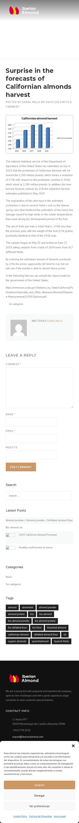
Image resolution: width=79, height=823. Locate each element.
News (9, 577)
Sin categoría (16, 304)
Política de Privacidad (40, 816)
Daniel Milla (31, 102)
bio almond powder (18, 620)
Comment (14, 364)
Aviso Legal (60, 816)
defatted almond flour (46, 634)
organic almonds (17, 641)
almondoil (27, 607)
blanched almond (56, 627)
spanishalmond (40, 641)
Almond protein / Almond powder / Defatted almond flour (39, 520)
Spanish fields (61, 641)
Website (12, 447)
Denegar (39, 795)
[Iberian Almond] (24, 10)
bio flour (37, 627)
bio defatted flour (17, 627)
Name (11, 414)
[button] (73, 746)
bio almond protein (45, 620)
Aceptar (39, 785)
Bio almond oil (14, 527)
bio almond (45, 614)
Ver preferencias (39, 806)
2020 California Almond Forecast (38, 534)
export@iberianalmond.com (27, 736)
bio (32, 614)
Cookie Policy (20, 816)
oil (64, 634)
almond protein (16, 614)
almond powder (47, 607)
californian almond (18, 634)
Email (11, 431)
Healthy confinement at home (36, 547)
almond (12, 607)
